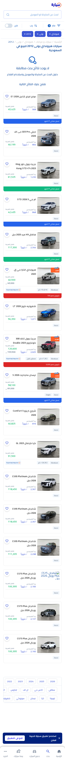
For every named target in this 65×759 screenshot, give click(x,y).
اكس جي (38, 690)
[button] (32, 25)
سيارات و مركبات (43, 42)
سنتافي (52, 690)
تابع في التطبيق (15, 738)
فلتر (52, 26)
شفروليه (6, 698)
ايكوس (14, 690)
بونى (41, 34)
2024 (31, 681)
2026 (52, 681)
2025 (41, 681)
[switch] (8, 26)
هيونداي (55, 34)
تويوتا (52, 698)
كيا (42, 698)
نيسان (33, 698)
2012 (28, 34)
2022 (9, 681)
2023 (20, 681)
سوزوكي (20, 698)
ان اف (25, 690)
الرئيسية (58, 42)
